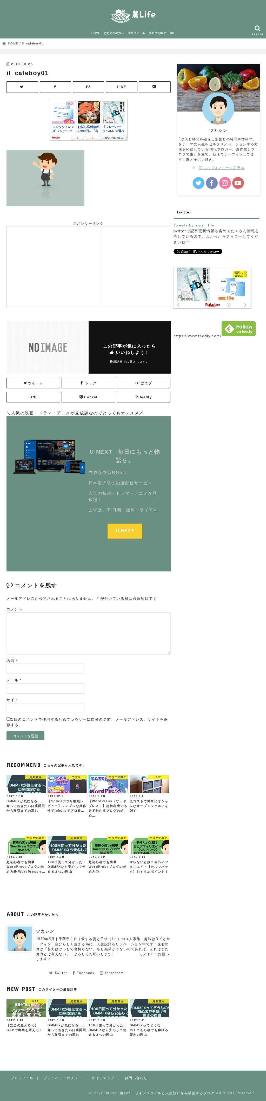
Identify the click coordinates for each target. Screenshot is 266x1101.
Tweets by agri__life (194, 225)
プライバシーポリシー (63, 1078)
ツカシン (45, 931)
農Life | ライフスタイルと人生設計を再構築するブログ (167, 1093)
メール (14, 680)
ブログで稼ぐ (157, 33)
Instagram (114, 973)
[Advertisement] (53, 265)
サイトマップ (103, 1078)
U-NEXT (125, 531)
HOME (95, 33)
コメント (14, 609)
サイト (12, 700)
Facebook (86, 973)
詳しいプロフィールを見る (221, 168)
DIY (172, 33)
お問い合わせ (136, 1078)
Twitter (61, 973)
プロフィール (136, 33)
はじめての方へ (114, 33)
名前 (12, 661)
